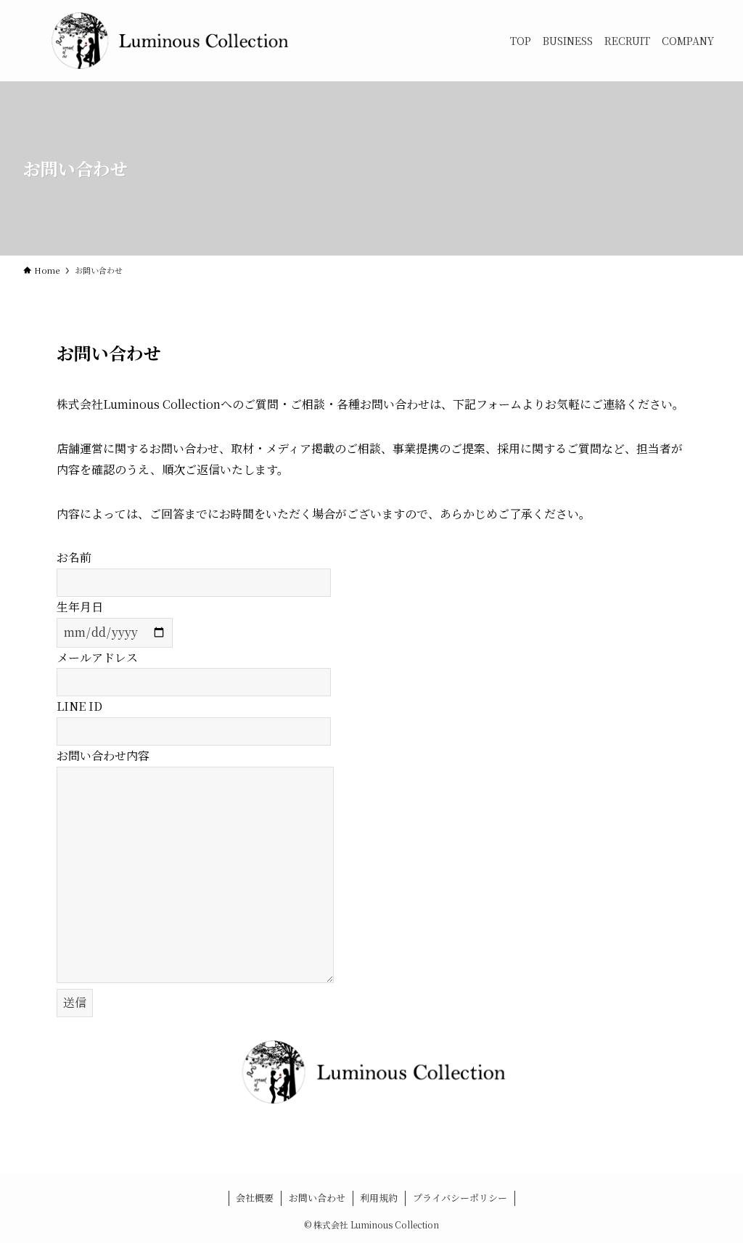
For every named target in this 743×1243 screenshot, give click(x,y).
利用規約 (379, 1198)
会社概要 (255, 1198)
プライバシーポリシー (460, 1198)
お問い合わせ (317, 1198)
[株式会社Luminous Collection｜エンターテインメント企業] (168, 41)
